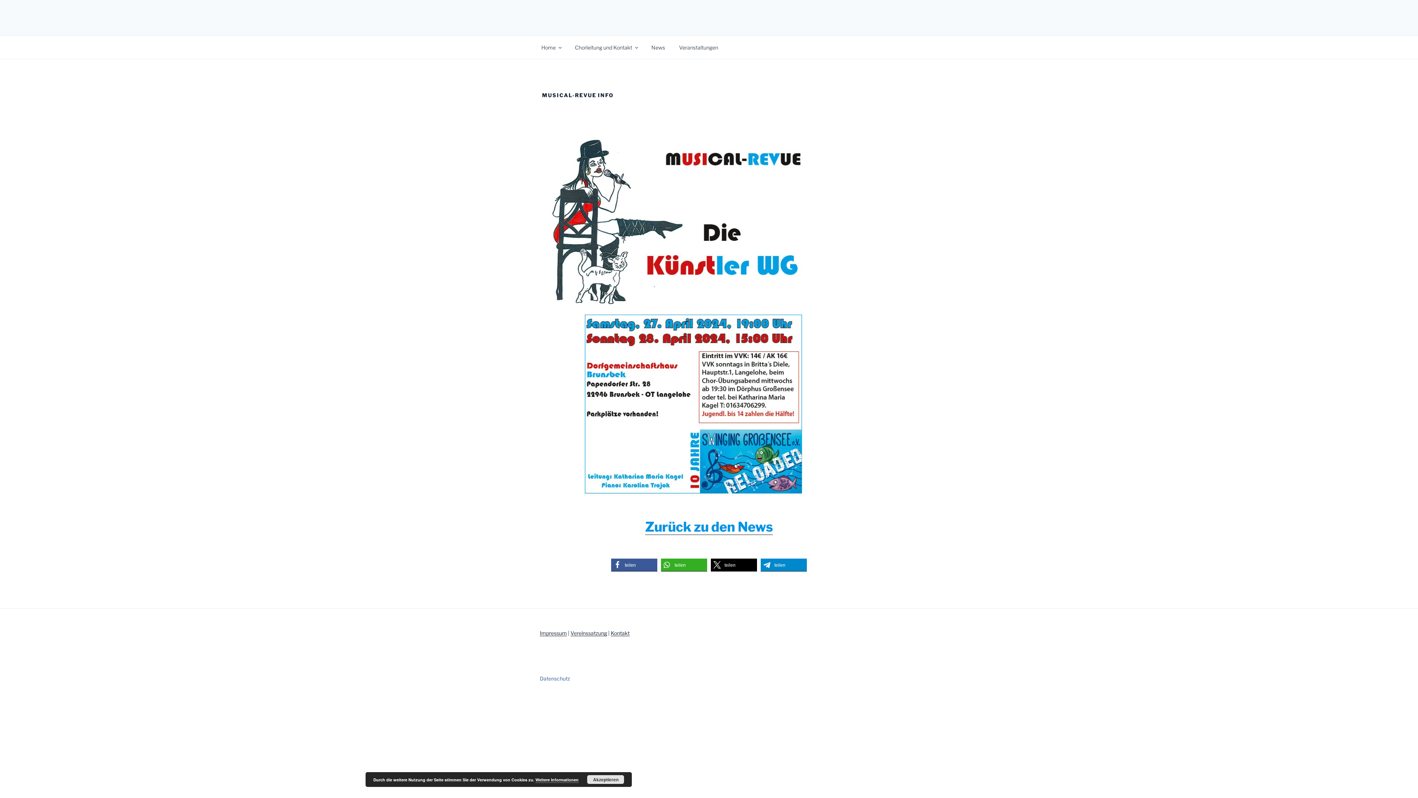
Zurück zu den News (709, 527)
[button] (634, 565)
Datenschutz (555, 678)
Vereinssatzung (589, 633)
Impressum (553, 633)
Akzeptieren (606, 779)
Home (548, 47)
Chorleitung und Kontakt (603, 47)
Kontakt (620, 633)
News (658, 47)
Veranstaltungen (698, 47)
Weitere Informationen (557, 779)
